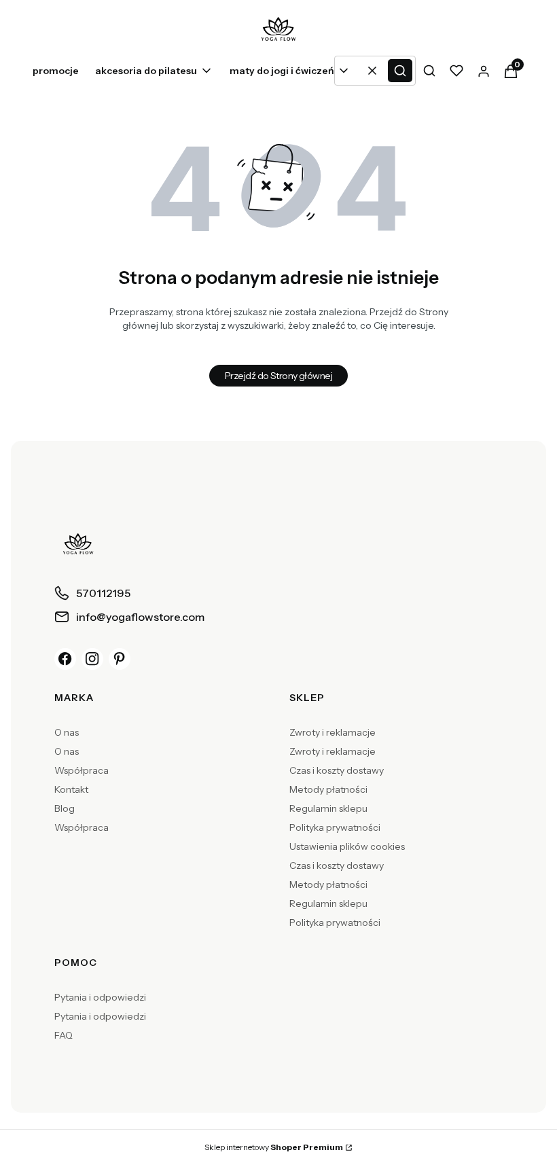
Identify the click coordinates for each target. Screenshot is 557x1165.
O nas (66, 732)
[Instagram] (92, 659)
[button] (400, 70)
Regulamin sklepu (328, 808)
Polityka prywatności (334, 827)
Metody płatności (328, 789)
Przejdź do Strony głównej (278, 376)
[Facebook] (65, 659)
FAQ (63, 1035)
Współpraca (81, 770)
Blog (64, 808)
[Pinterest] (119, 659)
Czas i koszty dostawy (336, 770)
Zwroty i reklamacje (332, 732)
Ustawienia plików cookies (347, 846)
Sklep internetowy (273, 1147)
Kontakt (71, 789)
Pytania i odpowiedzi (100, 997)
